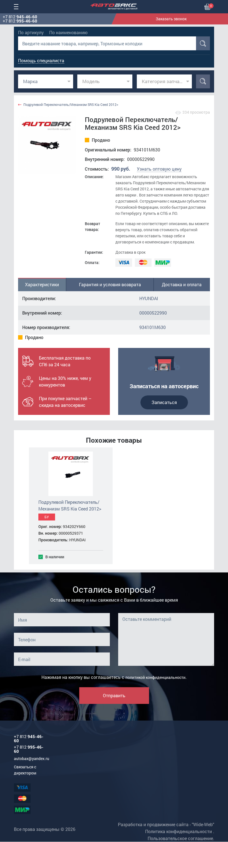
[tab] (42, 284)
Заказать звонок (171, 18)
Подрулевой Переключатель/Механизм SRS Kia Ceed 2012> (70, 105)
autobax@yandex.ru (31, 758)
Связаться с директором (25, 770)
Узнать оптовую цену (159, 169)
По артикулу (31, 32)
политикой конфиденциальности (155, 677)
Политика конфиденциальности (178, 831)
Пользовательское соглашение (180, 838)
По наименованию (68, 32)
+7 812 (20, 17)
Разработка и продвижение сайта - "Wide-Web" (166, 824)
